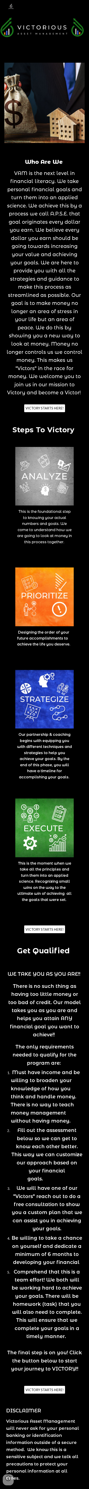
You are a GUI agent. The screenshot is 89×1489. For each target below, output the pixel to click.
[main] (44, 279)
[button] (8, 1479)
